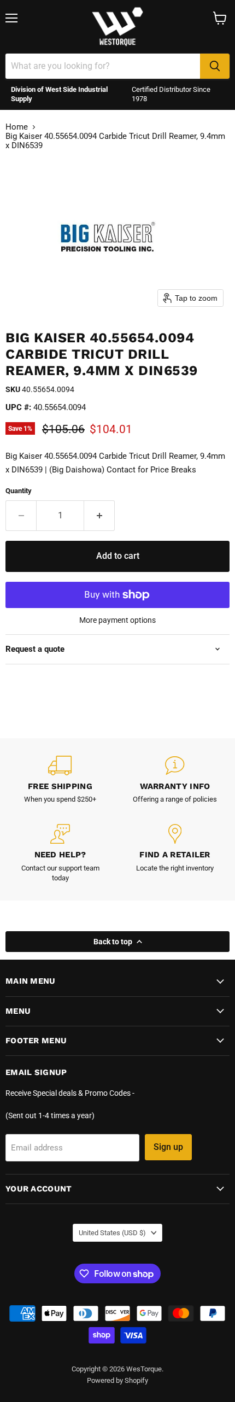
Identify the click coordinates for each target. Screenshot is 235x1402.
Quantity (18, 491)
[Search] (215, 66)
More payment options (117, 620)
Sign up (168, 1147)
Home (16, 127)
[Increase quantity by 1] (99, 515)
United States (112, 1233)
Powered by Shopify (117, 1380)
